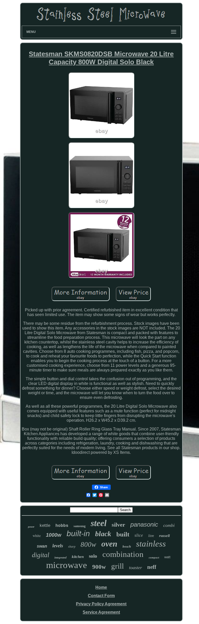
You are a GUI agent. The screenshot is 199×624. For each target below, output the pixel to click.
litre (151, 536)
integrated (60, 557)
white (37, 535)
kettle (45, 525)
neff (151, 567)
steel (98, 523)
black (103, 534)
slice (138, 535)
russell (164, 536)
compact (154, 557)
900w (99, 567)
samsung (80, 526)
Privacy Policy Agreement (101, 604)
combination (123, 554)
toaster (135, 567)
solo (93, 556)
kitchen (78, 557)
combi (169, 525)
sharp (71, 546)
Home (101, 587)
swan (42, 546)
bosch (127, 546)
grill (117, 566)
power (31, 526)
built (122, 534)
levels (57, 545)
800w (88, 544)
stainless (151, 543)
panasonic (144, 524)
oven (109, 543)
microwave (66, 565)
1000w (53, 535)
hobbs (61, 525)
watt (167, 557)
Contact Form (101, 595)
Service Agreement (101, 612)
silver (118, 524)
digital (40, 555)
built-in (78, 533)
